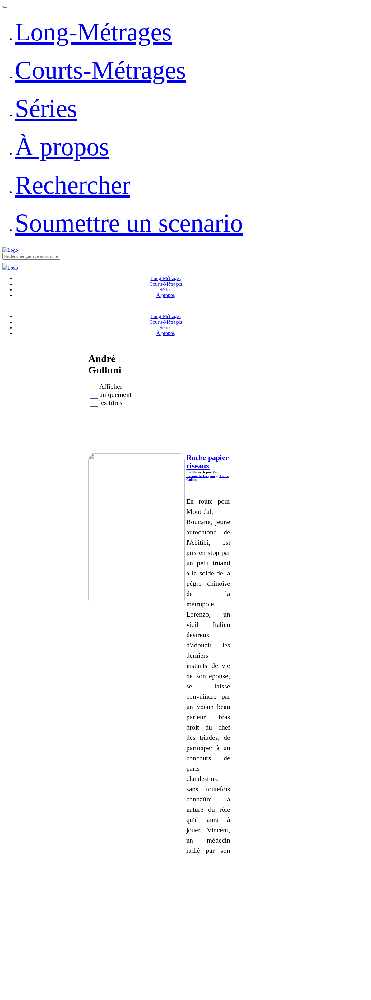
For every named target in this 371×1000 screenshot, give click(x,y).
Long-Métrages (93, 32)
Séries (46, 108)
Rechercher (72, 185)
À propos (62, 147)
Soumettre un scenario (129, 223)
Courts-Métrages (100, 70)
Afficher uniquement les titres (115, 394)
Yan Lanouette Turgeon (202, 474)
